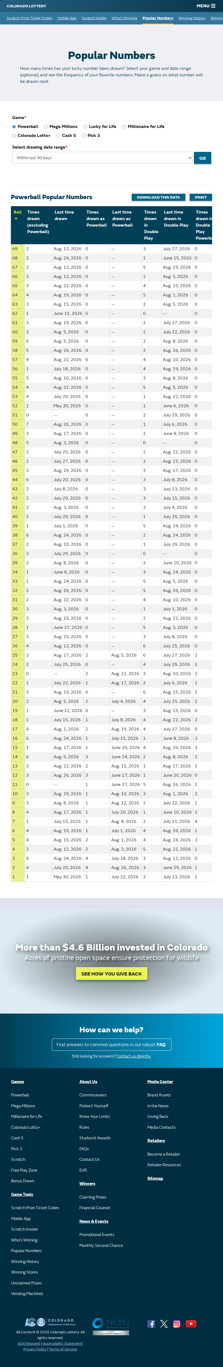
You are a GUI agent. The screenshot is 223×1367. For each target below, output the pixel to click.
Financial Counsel (94, 1208)
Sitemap (155, 1178)
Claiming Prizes (92, 1197)
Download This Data (158, 197)
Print (201, 197)
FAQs (84, 1149)
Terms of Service (63, 1349)
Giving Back (157, 1116)
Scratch (18, 1159)
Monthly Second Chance (101, 1245)
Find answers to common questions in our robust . (112, 1045)
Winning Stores (24, 1272)
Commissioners (93, 1095)
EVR (83, 1170)
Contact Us (89, 1159)
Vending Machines (27, 1293)
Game (18, 117)
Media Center (160, 1081)
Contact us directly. (133, 1056)
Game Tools (22, 1194)
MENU (203, 6)
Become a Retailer (163, 1154)
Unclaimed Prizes (26, 1283)
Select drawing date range (38, 147)
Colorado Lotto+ (34, 135)
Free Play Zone (24, 1170)
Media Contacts (161, 1127)
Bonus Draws (22, 1181)
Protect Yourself (93, 1106)
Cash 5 (69, 135)
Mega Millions (63, 126)
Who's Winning (124, 18)
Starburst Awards (95, 1138)
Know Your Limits (94, 1116)
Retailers (156, 1140)
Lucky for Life (102, 126)
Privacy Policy (35, 1349)
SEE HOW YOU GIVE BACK (111, 974)
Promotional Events (96, 1234)
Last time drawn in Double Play (176, 218)
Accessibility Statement (63, 1343)
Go (202, 158)
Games (17, 1081)
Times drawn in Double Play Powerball (206, 225)
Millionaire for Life (146, 126)
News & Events (94, 1221)
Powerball (28, 126)
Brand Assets (159, 1095)
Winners (87, 1183)
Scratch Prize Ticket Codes (29, 18)
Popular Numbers (158, 18)
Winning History (192, 18)
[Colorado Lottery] (26, 6)
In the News (158, 1106)
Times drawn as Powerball (96, 218)
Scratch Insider (94, 18)
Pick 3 (94, 135)
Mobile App (66, 18)
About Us (88, 1081)
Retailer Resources (164, 1165)
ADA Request (28, 1343)
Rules (84, 1127)
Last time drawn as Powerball (122, 218)
